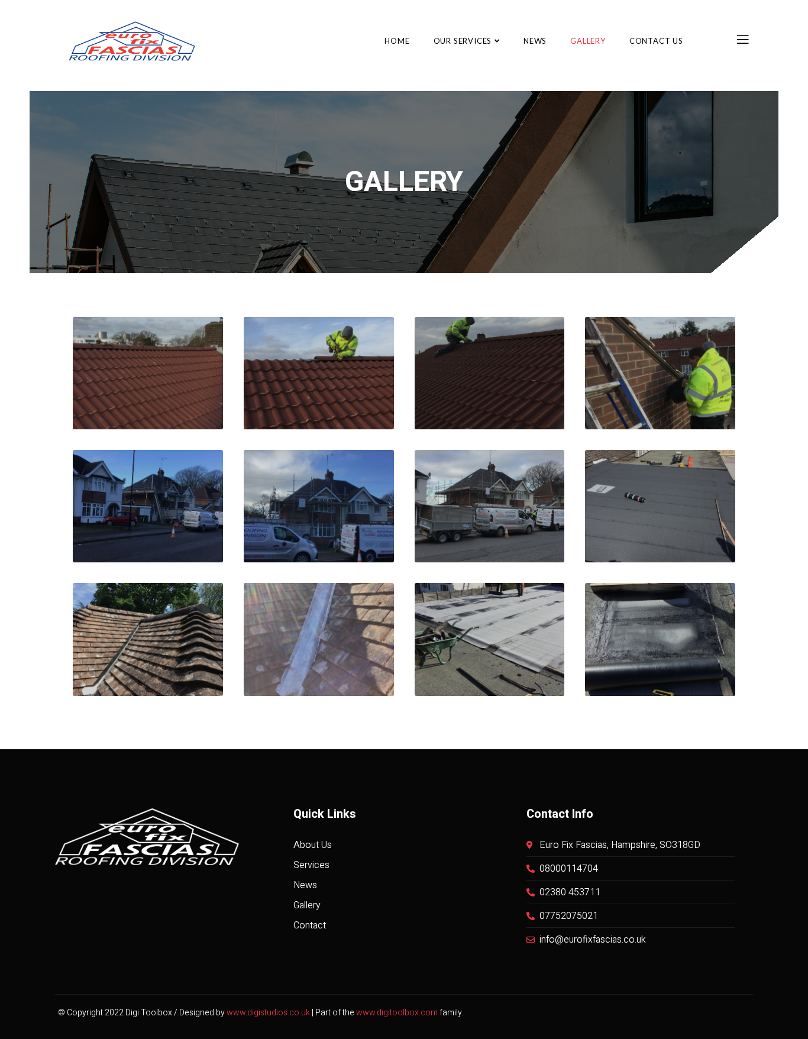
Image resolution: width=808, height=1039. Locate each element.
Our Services (463, 41)
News (535, 41)
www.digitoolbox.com (397, 1012)
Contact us (656, 41)
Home (396, 41)
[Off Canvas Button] (743, 40)
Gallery (588, 41)
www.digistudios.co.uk (268, 1012)
